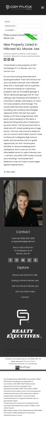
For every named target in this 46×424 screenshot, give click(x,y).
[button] (10, 260)
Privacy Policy (29, 361)
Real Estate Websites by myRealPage (23, 364)
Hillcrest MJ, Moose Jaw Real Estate (26, 56)
